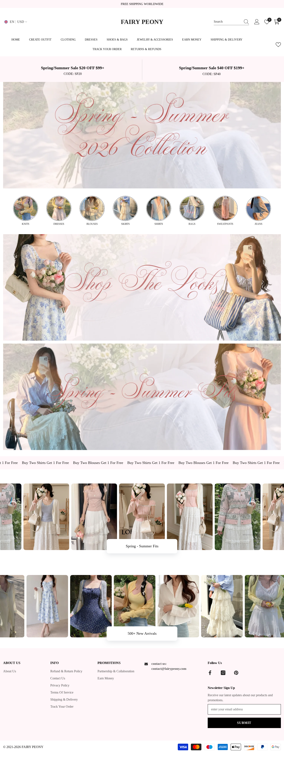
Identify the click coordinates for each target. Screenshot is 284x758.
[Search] (231, 22)
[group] (25, 211)
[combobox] (227, 22)
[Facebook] (210, 673)
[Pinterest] (236, 673)
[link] (72, 69)
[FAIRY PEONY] (142, 135)
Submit (244, 723)
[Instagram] (223, 673)
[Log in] (256, 22)
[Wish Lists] (278, 44)
